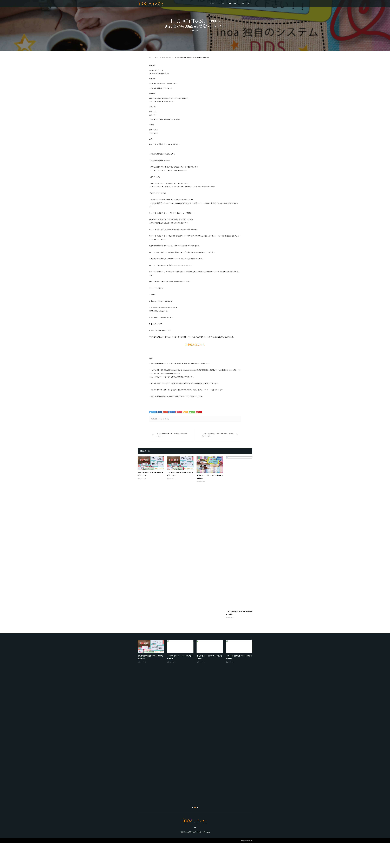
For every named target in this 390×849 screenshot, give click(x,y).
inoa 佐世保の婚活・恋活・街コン (149, 795)
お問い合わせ (246, 3)
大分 (168, 419)
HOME (212, 3)
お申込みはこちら (195, 344)
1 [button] (192, 807)
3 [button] (197, 807)
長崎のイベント (142, 798)
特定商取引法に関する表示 (193, 832)
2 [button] (195, 807)
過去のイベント (195, 31)
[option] (196, 719)
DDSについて (233, 3)
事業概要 (182, 832)
